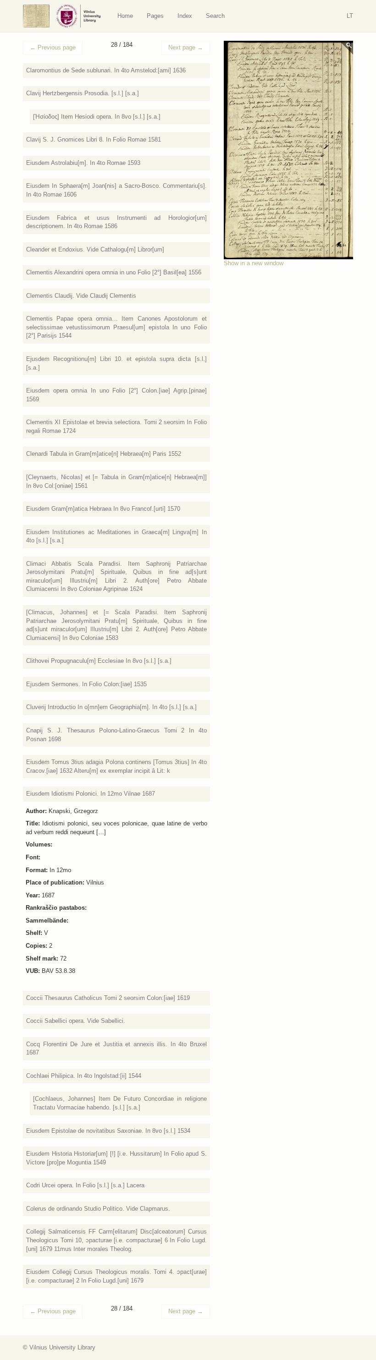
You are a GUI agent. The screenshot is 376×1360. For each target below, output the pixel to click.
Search (215, 15)
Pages (155, 15)
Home (125, 15)
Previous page (53, 47)
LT (350, 15)
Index (184, 15)
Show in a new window (253, 263)
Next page (185, 47)
